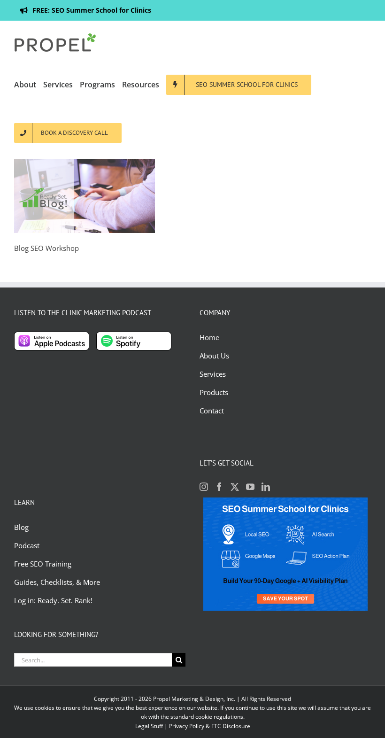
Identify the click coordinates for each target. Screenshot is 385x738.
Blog (22, 527)
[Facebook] (219, 486)
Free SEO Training (42, 563)
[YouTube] (250, 486)
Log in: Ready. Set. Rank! (54, 600)
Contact (212, 410)
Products (214, 392)
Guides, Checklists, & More (57, 582)
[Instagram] (204, 486)
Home (209, 337)
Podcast (26, 545)
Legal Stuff (149, 726)
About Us (214, 355)
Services (213, 374)
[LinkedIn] (266, 486)
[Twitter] (235, 486)
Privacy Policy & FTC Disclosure (209, 726)
